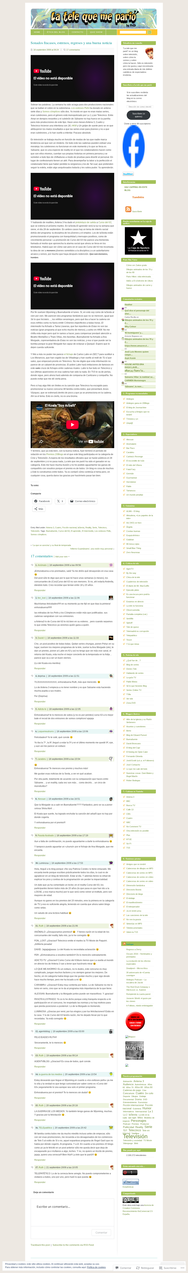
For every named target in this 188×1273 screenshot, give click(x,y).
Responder (40, 590)
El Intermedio (87, 531)
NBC (128, 822)
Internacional (141, 1111)
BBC (128, 801)
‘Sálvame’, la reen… (134, 386)
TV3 (128, 848)
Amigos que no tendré (136, 864)
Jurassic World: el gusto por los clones (138, 999)
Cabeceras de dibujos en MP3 (139, 868)
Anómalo (42, 565)
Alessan (42, 799)
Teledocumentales (134, 928)
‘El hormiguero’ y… (134, 333)
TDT (125, 1130)
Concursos (128, 1093)
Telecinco (102, 527)
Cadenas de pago (132, 1090)
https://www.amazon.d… (137, 346)
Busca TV (130, 805)
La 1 (150, 1111)
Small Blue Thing (133, 548)
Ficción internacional (133, 1105)
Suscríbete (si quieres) (138, 115)
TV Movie (147, 1140)
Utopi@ (129, 423)
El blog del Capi (133, 748)
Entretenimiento (130, 1102)
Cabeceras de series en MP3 (139, 873)
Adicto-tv (42, 709)
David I (41, 638)
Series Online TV (133, 690)
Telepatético (131, 635)
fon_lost (42, 598)
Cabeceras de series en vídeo (139, 877)
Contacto (77, 32)
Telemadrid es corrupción (137, 631)
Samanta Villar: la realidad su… (140, 377)
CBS (128, 814)
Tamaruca (130, 490)
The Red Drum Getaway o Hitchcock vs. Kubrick (138, 988)
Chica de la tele (133, 577)
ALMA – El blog (133, 511)
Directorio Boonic (134, 890)
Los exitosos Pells (103, 531)
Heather (128, 304)
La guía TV (131, 677)
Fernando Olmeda (134, 756)
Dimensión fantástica (135, 885)
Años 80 (139, 1087)
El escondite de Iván (135, 461)
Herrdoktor (131, 482)
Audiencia (128, 1084)
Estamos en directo (135, 601)
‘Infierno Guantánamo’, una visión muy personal (91, 549)
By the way (131, 573)
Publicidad (128, 1127)
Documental (128, 1099)
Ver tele (129, 699)
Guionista (137, 1108)
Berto (128, 731)
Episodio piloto (132, 590)
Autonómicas (140, 1084)
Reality (88, 527)
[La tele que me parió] (134, 167)
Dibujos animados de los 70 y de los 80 (139, 270)
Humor (146, 1108)
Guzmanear (131, 478)
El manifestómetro (134, 902)
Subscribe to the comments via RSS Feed (73, 1245)
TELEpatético (45, 1127)
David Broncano (133, 743)
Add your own (61, 556)
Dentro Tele (131, 669)
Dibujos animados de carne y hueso (139, 286)
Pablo (128, 486)
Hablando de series (135, 673)
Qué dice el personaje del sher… (137, 312)
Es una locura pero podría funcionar (137, 595)
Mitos (140, 1117)
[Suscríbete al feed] (128, 211)
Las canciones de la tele (137, 915)
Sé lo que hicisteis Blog (136, 686)
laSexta (81, 527)
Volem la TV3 (132, 932)
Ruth (41, 926)
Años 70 (129, 1087)
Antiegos (130, 399)
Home (37, 32)
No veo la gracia (133, 919)
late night (132, 1118)
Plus (128, 835)
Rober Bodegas (133, 780)
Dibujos (134, 1096)
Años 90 (148, 1087)
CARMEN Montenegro (135, 380)
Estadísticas (128, 1187)
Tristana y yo (132, 419)
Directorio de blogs (134, 894)
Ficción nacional (69, 527)
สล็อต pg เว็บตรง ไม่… (135, 371)
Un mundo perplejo (134, 495)
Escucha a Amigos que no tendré (137, 413)
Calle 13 (129, 809)
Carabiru (130, 452)
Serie (94, 527)
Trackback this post (40, 1245)
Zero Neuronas (133, 552)
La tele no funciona (134, 606)
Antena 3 (50, 527)
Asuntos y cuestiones (136, 726)
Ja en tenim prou (133, 911)
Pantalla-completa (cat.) (136, 614)
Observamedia (133, 610)
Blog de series (132, 665)
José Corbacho (133, 765)
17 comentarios (73, 50)
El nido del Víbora (134, 465)
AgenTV (129, 569)
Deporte (126, 1096)
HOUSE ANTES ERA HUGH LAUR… (134, 365)
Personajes (138, 1120)
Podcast (126, 1124)
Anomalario (131, 444)
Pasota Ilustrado (46, 835)
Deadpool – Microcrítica (136, 968)
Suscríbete (137, 211)
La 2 (125, 1115)
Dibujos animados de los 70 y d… (139, 321)
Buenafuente (51, 531)
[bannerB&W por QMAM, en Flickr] (134, 1059)
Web (136, 1143)
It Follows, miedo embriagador (139, 1005)
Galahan (130, 539)
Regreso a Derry (133, 949)
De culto (149, 1093)
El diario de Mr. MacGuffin (137, 586)
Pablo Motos (131, 682)
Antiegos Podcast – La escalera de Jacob (136, 981)
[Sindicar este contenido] (124, 944)
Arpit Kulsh (130, 358)
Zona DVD (131, 703)
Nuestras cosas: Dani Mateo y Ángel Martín (139, 774)
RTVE (129, 839)
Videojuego (128, 1143)
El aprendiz (76, 531)
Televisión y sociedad (132, 1140)
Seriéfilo (129, 618)
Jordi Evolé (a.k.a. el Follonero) (140, 760)
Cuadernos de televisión (137, 582)
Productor (144, 1124)
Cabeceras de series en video (139, 881)
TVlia (128, 694)
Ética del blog (56, 32)
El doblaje (130, 898)
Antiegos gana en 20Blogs (137, 403)
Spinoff (129, 623)
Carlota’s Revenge (134, 456)
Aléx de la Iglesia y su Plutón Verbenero (139, 720)
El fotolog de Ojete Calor (137, 752)
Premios (135, 1124)
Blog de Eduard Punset (136, 735)
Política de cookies (96, 1267)
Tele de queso (132, 627)
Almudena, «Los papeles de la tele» (139, 516)
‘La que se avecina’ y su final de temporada (51, 545)
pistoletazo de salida (85, 222)
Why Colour (130, 326)
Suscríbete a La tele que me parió (137, 84)
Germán (130, 473)
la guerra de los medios (50, 1074)
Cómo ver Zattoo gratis (136, 265)
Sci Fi (128, 843)
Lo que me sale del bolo (136, 769)
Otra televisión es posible (137, 831)
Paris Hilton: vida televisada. (138, 276)
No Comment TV (133, 826)
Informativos (128, 1111)
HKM (74, 125)
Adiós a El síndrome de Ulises (139, 281)
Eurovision (142, 1102)
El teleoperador (133, 907)
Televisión (35, 531)
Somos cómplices (38, 534)
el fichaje (68, 354)
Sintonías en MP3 (134, 924)
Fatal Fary (130, 469)
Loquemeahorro (46, 731)
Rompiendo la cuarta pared (138, 994)
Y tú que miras (132, 644)
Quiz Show (96, 32)
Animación (127, 1081)
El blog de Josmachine (136, 407)
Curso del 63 (64, 531)
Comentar (101, 1232)
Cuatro (58, 527)
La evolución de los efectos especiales (138, 962)
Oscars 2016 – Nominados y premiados (139, 955)
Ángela (129, 527)
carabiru (42, 759)
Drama (138, 1099)
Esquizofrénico (133, 535)
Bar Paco (130, 448)
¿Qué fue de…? (133, 660)
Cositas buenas (133, 531)
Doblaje (142, 1096)
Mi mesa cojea (132, 544)
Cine (144, 1090)
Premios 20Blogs (54, 454)
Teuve (129, 640)
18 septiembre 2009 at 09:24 (46, 50)
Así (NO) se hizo (133, 523)
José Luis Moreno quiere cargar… (137, 353)
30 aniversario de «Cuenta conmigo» (138, 974)
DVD (145, 1099)
